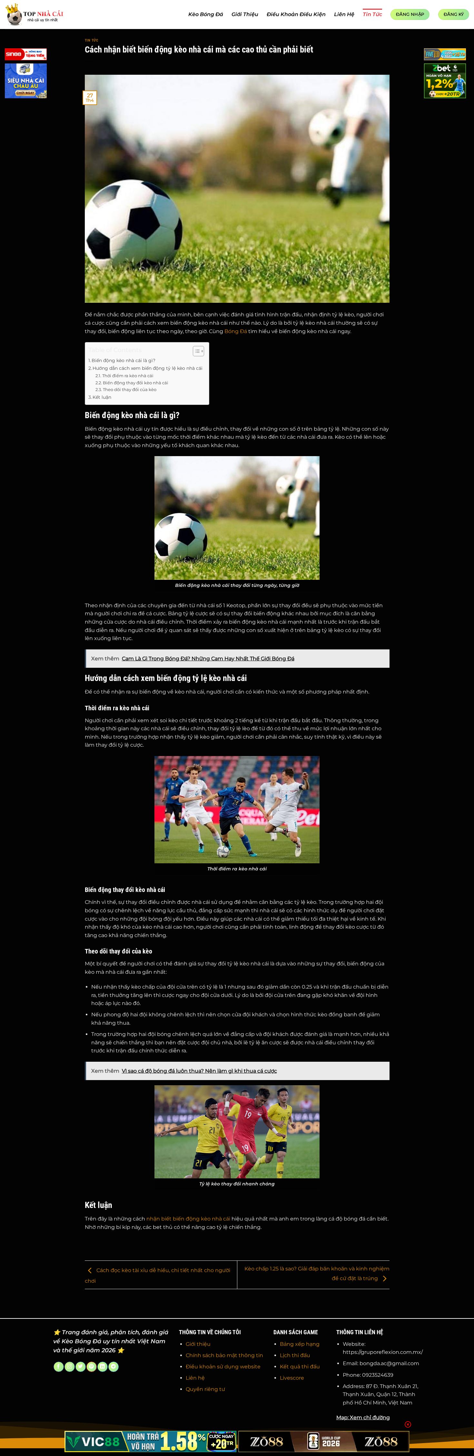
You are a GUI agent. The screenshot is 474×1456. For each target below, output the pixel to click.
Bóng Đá (235, 331)
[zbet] (445, 82)
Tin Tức (372, 14)
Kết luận (102, 397)
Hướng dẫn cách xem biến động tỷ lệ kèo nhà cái (147, 368)
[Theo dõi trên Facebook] (59, 1367)
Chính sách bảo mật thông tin (224, 1355)
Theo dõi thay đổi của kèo (129, 389)
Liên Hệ (344, 14)
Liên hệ (195, 1378)
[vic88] (150, 1441)
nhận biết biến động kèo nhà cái (188, 1219)
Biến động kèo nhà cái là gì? (123, 360)
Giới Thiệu (245, 14)
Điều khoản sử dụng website (223, 1367)
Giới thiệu (198, 1344)
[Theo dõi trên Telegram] (113, 1367)
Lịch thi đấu (295, 1355)
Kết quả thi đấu (300, 1367)
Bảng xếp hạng (300, 1344)
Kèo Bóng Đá (205, 14)
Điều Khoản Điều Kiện (296, 14)
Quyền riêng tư (205, 1389)
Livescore (292, 1378)
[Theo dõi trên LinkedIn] (102, 1367)
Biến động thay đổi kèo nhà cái (135, 382)
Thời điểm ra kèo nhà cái (127, 375)
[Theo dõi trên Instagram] (69, 1367)
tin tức (91, 40)
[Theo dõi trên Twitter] (80, 1367)
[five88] (445, 56)
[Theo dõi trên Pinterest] (91, 1367)
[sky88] (26, 82)
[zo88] (324, 1441)
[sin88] (26, 56)
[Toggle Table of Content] (195, 351)
